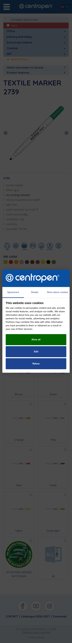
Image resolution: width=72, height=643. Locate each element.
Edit (36, 351)
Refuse (36, 363)
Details (34, 292)
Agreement (13, 292)
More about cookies (57, 292)
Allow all (36, 339)
